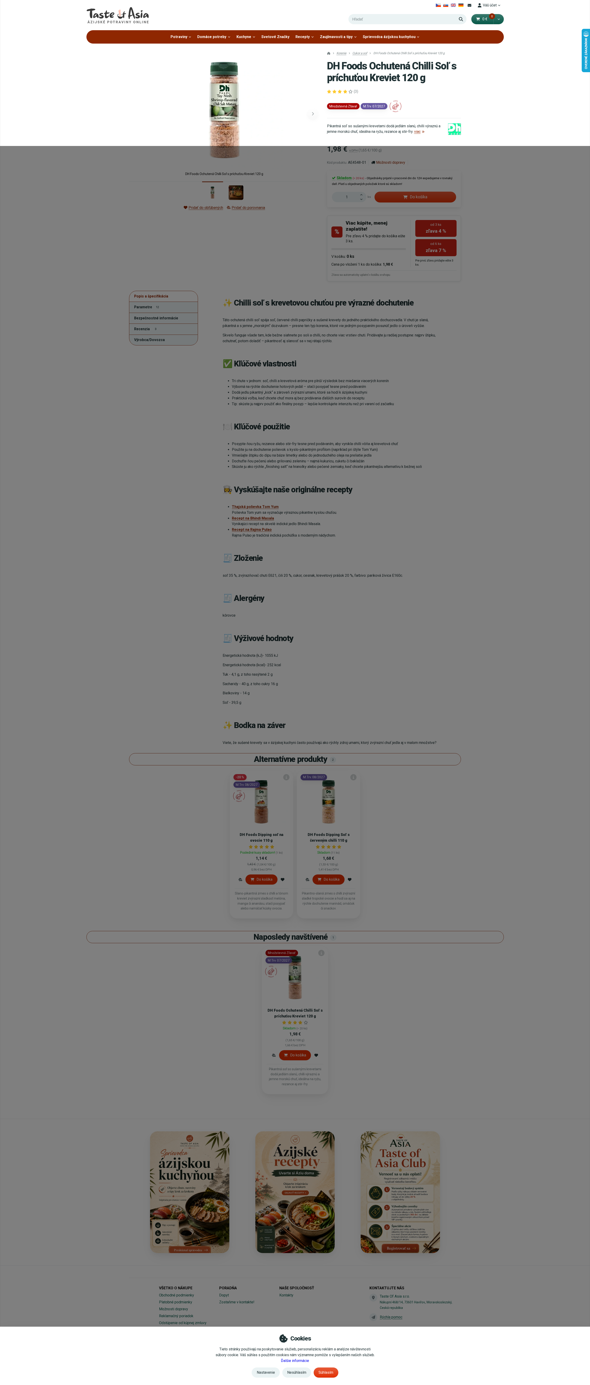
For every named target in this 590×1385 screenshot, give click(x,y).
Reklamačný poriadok (176, 1316)
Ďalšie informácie (295, 1360)
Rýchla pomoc (391, 1317)
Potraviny (179, 37)
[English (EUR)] (453, 5)
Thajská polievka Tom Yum (255, 507)
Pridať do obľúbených (206, 207)
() (356, 91)
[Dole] (362, 199)
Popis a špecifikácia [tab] (151, 296)
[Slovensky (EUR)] (446, 5)
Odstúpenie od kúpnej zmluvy (182, 1323)
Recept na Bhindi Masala (253, 518)
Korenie (341, 53)
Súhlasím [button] (326, 1372)
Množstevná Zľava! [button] (343, 106)
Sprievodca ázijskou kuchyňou (389, 37)
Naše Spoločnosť (296, 1288)
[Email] (469, 5)
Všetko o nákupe (175, 1288)
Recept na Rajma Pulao (252, 529)
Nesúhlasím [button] (296, 1372)
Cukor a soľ (359, 53)
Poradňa (228, 1288)
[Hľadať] (460, 19)
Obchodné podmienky (176, 1295)
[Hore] (362, 194)
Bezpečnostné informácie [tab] (156, 318)
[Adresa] (373, 1298)
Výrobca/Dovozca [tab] (149, 340)
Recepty (302, 37)
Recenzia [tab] (145, 329)
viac (417, 131)
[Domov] (117, 15)
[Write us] (373, 1317)
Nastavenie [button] (266, 1372)
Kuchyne (243, 37)
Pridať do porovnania (248, 207)
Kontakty (286, 1295)
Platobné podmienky (175, 1302)
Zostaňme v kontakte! (236, 1302)
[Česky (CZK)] (438, 5)
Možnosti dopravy (390, 162)
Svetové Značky (275, 37)
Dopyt (224, 1295)
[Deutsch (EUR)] (461, 5)
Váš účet (490, 5)
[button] (498, 19)
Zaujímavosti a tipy (336, 37)
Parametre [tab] (146, 307)
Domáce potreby (211, 37)
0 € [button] (487, 19)
